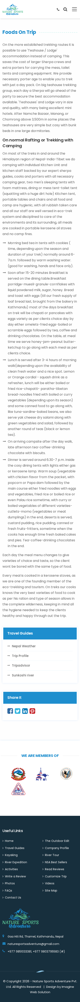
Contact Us (13, 897)
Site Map (51, 890)
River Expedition (16, 862)
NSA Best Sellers (56, 862)
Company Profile (57, 848)
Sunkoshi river (23, 675)
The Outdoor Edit (57, 841)
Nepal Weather (24, 646)
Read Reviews (54, 869)
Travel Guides (14, 848)
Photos (10, 883)
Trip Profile (20, 656)
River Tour (52, 855)
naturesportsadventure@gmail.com (33, 944)
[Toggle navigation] (72, 9)
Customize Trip (56, 876)
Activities (11, 869)
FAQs (8, 890)
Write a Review (15, 876)
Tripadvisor (21, 665)
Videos (49, 883)
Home (9, 841)
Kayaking (11, 855)
